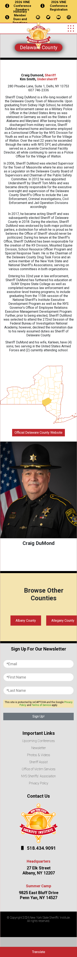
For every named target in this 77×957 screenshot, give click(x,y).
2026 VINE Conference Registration (59, 5)
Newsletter (38, 748)
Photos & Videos (38, 755)
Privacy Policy (38, 783)
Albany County (26, 621)
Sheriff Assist (38, 762)
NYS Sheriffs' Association (38, 776)
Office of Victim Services (38, 769)
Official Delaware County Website (38, 433)
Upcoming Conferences (38, 741)
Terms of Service (41, 705)
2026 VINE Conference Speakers (22, 5)
